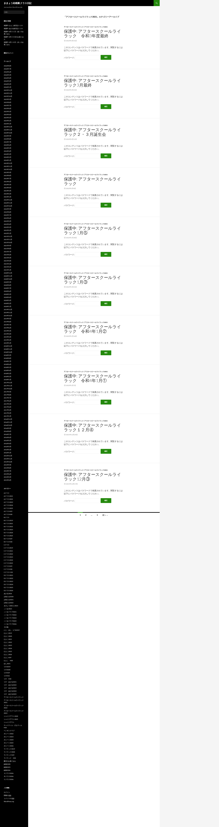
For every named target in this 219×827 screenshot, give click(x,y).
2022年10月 (8, 206)
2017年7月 (7, 398)
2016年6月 (7, 437)
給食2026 (7, 770)
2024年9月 (7, 136)
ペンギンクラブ (9, 731)
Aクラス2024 (8, 505)
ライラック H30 (10, 758)
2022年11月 (8, 203)
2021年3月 (7, 264)
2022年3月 (7, 227)
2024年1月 (7, 160)
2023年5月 (7, 185)
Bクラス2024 (8, 533)
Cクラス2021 (8, 551)
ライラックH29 (9, 755)
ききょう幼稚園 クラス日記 (18, 3)
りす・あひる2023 (10, 688)
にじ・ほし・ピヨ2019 (12, 630)
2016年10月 (8, 425)
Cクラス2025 (8, 563)
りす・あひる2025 (10, 694)
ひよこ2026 (8, 654)
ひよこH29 (7, 657)
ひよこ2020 (8, 636)
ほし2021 (7, 664)
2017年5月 (7, 404)
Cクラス (6, 545)
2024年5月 (7, 148)
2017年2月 (7, 413)
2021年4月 (7, 261)
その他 (6, 627)
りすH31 (7, 676)
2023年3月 (7, 191)
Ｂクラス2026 (8, 776)
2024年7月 (7, 142)
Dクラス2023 (8, 581)
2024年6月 (7, 145)
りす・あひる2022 (10, 685)
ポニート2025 (8, 743)
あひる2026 (8, 593)
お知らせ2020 (8, 597)
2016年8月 (7, 431)
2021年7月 (7, 252)
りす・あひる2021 (10, 682)
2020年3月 (7, 300)
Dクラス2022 (8, 578)
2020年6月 (7, 291)
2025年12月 (8, 90)
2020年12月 (8, 273)
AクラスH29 (8, 511)
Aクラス (6, 493)
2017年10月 (8, 389)
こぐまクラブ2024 (10, 618)
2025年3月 (7, 118)
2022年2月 (7, 230)
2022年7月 (7, 215)
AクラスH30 (8, 514)
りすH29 (7, 673)
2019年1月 (7, 343)
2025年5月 (7, 111)
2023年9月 (7, 172)
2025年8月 (7, 102)
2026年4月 (7, 78)
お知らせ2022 (8, 603)
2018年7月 (7, 361)
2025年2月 (7, 121)
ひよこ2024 (8, 648)
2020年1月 (7, 306)
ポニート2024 (8, 740)
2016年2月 (7, 450)
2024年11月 (8, 130)
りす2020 (7, 670)
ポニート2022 (8, 734)
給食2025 (7, 767)
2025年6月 (7, 108)
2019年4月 (7, 334)
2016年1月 (7, 453)
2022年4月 (7, 224)
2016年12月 (8, 419)
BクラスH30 (8, 542)
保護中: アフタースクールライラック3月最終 (92, 83)
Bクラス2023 (8, 530)
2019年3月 (7, 337)
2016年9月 (7, 428)
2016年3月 (7, 447)
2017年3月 (7, 410)
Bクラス (6, 517)
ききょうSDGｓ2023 (11, 606)
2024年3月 (7, 154)
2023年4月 (7, 188)
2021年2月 (7, 267)
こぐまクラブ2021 (10, 612)
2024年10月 (8, 133)
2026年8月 (7, 66)
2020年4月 (7, 297)
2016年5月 (7, 440)
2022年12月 (8, 200)
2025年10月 (8, 96)
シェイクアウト (10, 722)
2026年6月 (7, 72)
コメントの (9, 798)
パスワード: (69, 57)
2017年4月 (7, 407)
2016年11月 (8, 422)
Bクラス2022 (8, 526)
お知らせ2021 (8, 600)
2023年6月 (7, 182)
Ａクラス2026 (8, 773)
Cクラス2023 (8, 557)
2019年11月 (8, 312)
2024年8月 (7, 139)
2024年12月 (8, 127)
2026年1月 (7, 87)
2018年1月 (7, 380)
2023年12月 (8, 163)
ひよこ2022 (8, 642)
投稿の (7, 795)
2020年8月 (7, 285)
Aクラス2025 (8, 508)
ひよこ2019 (8, 633)
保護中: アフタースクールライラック (92, 181)
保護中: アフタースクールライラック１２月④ (92, 427)
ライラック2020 (9, 752)
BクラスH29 (8, 539)
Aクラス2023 (8, 502)
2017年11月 (8, 386)
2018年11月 (8, 349)
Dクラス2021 (8, 575)
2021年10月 (8, 242)
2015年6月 (7, 474)
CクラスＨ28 (8, 572)
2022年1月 (7, 233)
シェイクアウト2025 (11, 719)
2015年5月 (7, 477)
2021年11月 (8, 239)
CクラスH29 (8, 566)
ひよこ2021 (8, 639)
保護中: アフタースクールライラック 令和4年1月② (92, 329)
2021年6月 (7, 255)
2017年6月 (7, 401)
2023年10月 (8, 169)
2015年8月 (7, 468)
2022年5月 (7, 221)
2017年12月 (8, 383)
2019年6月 (7, 328)
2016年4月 (7, 443)
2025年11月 (8, 93)
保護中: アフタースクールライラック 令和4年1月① (92, 378)
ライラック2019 (9, 749)
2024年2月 (7, 157)
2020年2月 (7, 303)
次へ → (105, 515)
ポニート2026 (8, 746)
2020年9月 (7, 282)
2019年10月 (8, 316)
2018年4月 (7, 370)
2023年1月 (7, 197)
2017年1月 (7, 416)
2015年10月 (8, 462)
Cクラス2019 (8, 548)
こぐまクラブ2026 (10, 624)
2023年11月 (8, 166)
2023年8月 (7, 175)
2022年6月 (7, 218)
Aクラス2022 (8, 499)
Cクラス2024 (8, 560)
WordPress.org (9, 801)
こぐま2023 (8, 609)
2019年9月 (7, 319)
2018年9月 (7, 355)
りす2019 (7, 667)
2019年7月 (7, 325)
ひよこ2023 (8, 645)
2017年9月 (7, 392)
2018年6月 (7, 364)
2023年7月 (7, 178)
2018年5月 (7, 367)
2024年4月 (7, 151)
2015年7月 (7, 471)
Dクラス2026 (8, 590)
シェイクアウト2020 (11, 716)
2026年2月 (7, 84)
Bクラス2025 (8, 536)
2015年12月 (8, 456)
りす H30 (7, 679)
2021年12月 (8, 236)
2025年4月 (7, 114)
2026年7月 (7, 69)
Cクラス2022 (8, 554)
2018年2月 (7, 376)
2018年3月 (7, 373)
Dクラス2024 (8, 584)
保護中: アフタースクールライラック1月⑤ (92, 230)
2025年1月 (7, 124)
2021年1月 (7, 270)
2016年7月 (7, 434)
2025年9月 (7, 99)
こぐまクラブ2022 (10, 615)
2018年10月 (8, 352)
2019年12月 (8, 309)
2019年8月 (7, 322)
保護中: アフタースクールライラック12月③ (92, 477)
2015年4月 (7, 480)
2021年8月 (7, 249)
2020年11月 (8, 276)
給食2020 (7, 764)
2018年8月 (7, 358)
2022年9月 (7, 209)
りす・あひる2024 (10, 691)
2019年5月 (7, 331)
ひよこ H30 (8, 660)
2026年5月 (7, 75)
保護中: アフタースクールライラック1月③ (92, 280)
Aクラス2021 (8, 496)
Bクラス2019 (8, 520)
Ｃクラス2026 (8, 779)
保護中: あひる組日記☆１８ (13, 28)
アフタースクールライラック (74, 27)
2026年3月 (7, 81)
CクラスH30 (8, 569)
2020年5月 (7, 294)
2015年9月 (7, 465)
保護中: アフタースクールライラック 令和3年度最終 (92, 33)
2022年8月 (7, 212)
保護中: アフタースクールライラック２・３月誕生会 (92, 132)
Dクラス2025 (8, 587)
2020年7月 (7, 288)
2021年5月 (7, 258)
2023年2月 (7, 194)
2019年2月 (7, 340)
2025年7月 (7, 105)
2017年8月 (7, 395)
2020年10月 (8, 279)
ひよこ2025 (8, 651)
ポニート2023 (8, 737)
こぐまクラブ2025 (10, 621)
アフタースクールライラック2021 (96, 27)
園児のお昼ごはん (10, 761)
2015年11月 (8, 459)
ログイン (7, 792)
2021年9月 (7, 245)
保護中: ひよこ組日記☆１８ (13, 25)
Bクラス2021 (8, 523)
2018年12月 (8, 346)
